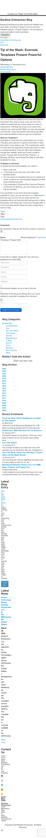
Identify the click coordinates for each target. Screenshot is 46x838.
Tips (7, 328)
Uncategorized (11, 325)
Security (9, 335)
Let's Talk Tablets (9, 442)
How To (9, 343)
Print (2, 42)
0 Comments (5, 72)
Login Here (41, 237)
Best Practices (11, 350)
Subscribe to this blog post (10, 40)
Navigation (5, 34)
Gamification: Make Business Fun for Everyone (22, 430)
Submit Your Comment (11, 310)
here (31, 195)
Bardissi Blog (5, 69)
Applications (10, 219)
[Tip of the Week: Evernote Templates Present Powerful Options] (23, 95)
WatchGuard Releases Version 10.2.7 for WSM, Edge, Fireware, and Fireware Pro (21, 465)
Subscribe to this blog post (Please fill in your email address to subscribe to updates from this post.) (20, 294)
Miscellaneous (11, 338)
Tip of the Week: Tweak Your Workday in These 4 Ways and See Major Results (22, 453)
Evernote (18, 219)
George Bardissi (6, 67)
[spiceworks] (2, 789)
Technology (10, 333)
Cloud (13, 69)
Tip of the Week (12, 330)
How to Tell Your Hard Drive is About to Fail (3, 498)
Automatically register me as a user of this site (18, 288)
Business (9, 348)
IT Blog (8, 340)
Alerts (8, 352)
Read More (5, 584)
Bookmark (4, 45)
